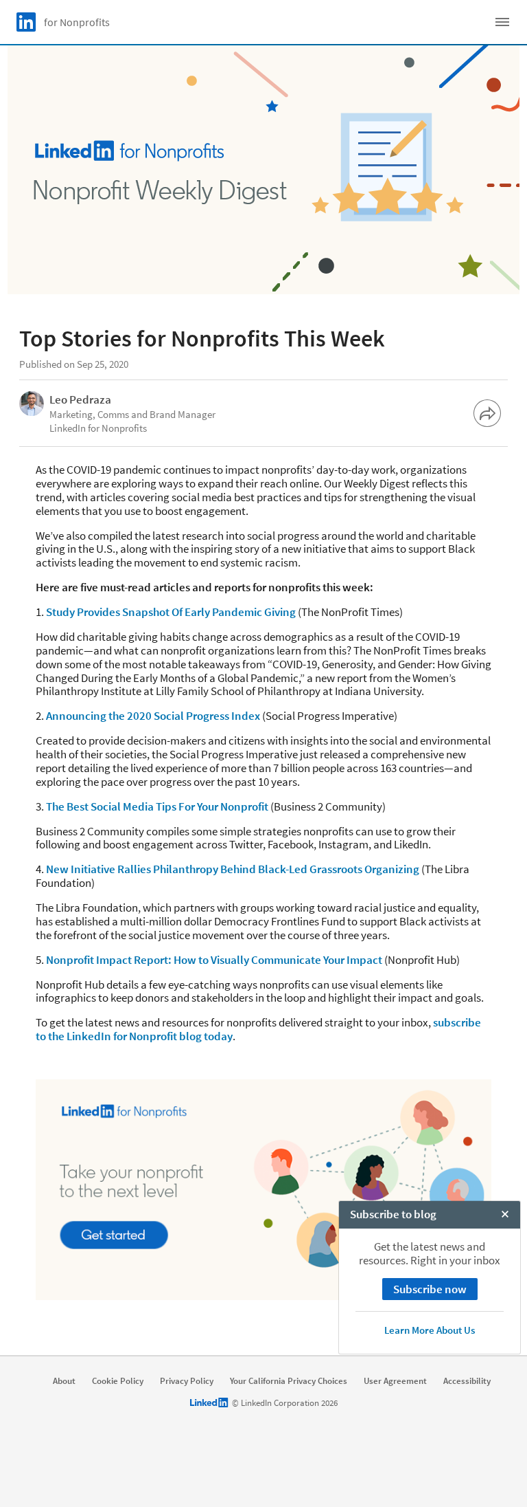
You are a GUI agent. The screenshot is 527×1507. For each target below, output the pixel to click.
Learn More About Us (429, 1329)
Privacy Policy (186, 1381)
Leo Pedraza (80, 399)
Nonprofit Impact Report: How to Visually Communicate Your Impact (214, 959)
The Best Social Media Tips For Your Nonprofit (157, 806)
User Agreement (395, 1381)
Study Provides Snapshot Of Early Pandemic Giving (171, 611)
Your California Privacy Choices (288, 1381)
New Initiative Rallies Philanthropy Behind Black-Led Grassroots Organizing (232, 869)
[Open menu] (502, 22)
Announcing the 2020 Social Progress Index (153, 715)
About (64, 1381)
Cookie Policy (117, 1381)
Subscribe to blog (393, 1214)
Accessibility (467, 1381)
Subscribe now (430, 1289)
